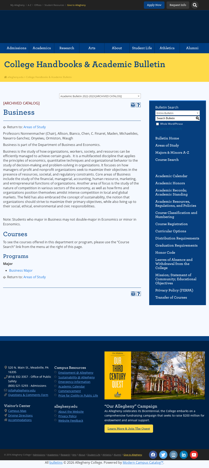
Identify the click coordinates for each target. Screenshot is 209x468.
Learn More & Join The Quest (129, 428)
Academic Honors (170, 183)
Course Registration (171, 224)
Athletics (167, 48)
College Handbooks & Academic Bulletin (84, 64)
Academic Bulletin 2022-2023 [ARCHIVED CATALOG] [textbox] (91, 96)
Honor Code (165, 253)
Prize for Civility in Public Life (78, 395)
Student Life (142, 48)
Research (66, 48)
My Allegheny (17, 5)
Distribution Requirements (177, 238)
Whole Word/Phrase (171, 124)
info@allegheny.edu (22, 390)
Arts (91, 48)
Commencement (69, 391)
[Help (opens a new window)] (138, 105)
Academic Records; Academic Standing (171, 192)
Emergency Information (74, 382)
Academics (42, 48)
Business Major (21, 270)
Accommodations (20, 420)
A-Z (29, 5)
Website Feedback (70, 420)
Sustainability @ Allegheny (76, 377)
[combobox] (100, 95)
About (117, 48)
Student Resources (54, 5)
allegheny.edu (15, 77)
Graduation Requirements (176, 245)
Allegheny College (51, 26)
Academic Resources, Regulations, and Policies (175, 204)
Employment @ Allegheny (75, 373)
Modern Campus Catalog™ (143, 462)
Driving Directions (20, 415)
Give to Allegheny (76, 5)
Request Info (178, 5)
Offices (37, 5)
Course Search (167, 160)
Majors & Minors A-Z (172, 153)
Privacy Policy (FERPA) (174, 290)
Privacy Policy (67, 416)
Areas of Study (34, 127)
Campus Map (17, 411)
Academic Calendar (171, 176)
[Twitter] (163, 455)
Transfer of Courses (171, 297)
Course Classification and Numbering (176, 215)
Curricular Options (170, 231)
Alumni (192, 48)
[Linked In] (184, 455)
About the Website (71, 412)
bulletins (56, 462)
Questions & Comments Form (28, 395)
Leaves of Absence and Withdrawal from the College (173, 264)
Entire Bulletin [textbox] (165, 113)
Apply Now (154, 5)
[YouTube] (194, 455)
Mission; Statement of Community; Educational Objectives (175, 279)
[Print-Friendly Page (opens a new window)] (133, 105)
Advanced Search (168, 129)
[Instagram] (173, 455)
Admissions (16, 48)
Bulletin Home (167, 138)
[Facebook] (153, 455)
